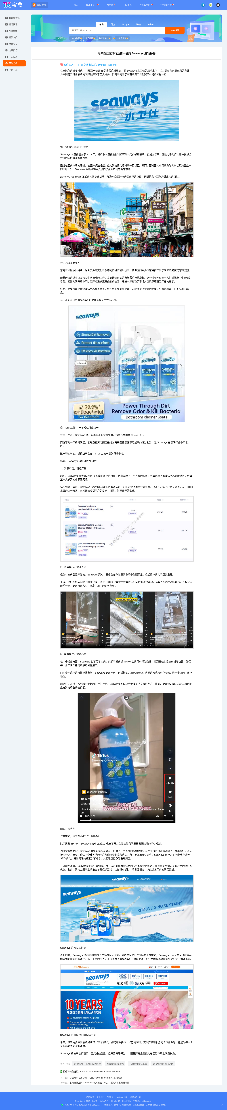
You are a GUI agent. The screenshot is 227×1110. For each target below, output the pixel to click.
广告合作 (90, 1097)
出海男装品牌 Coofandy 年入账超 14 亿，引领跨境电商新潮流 (99, 1082)
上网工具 (127, 4)
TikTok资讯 (91, 4)
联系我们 (100, 1097)
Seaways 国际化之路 (163, 1063)
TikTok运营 (115, 1100)
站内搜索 (174, 30)
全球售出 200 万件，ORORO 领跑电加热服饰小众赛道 (95, 1077)
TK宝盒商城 (166, 4)
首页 (76, 4)
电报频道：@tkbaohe (142, 1100)
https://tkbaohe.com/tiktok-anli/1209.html (100, 1071)
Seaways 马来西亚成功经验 (87, 1063)
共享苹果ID (145, 4)
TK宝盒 (110, 1097)
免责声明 (68, 1104)
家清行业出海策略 (115, 1063)
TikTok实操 (126, 1100)
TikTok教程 (75, 38)
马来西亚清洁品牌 (138, 1063)
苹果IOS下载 (135, 1097)
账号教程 (89, 38)
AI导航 (110, 4)
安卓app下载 (121, 1097)
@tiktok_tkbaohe (107, 64)
